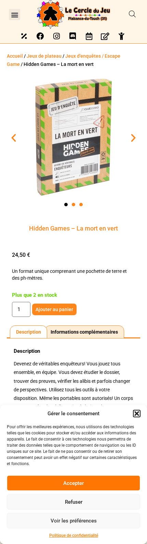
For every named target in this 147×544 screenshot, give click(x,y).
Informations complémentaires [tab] (84, 332)
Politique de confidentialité (73, 535)
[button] (136, 413)
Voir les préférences (74, 521)
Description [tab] (28, 332)
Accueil (15, 56)
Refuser (73, 502)
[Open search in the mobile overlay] (132, 14)
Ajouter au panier (54, 309)
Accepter (73, 483)
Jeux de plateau (44, 56)
